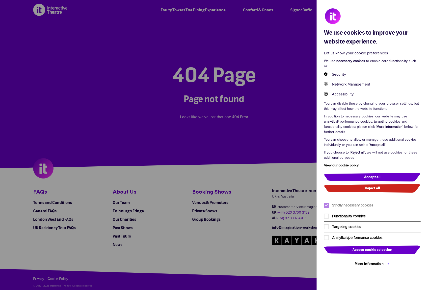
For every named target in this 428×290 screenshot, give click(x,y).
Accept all (372, 177)
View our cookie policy (341, 165)
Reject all (372, 188)
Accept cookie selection (372, 249)
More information (369, 264)
